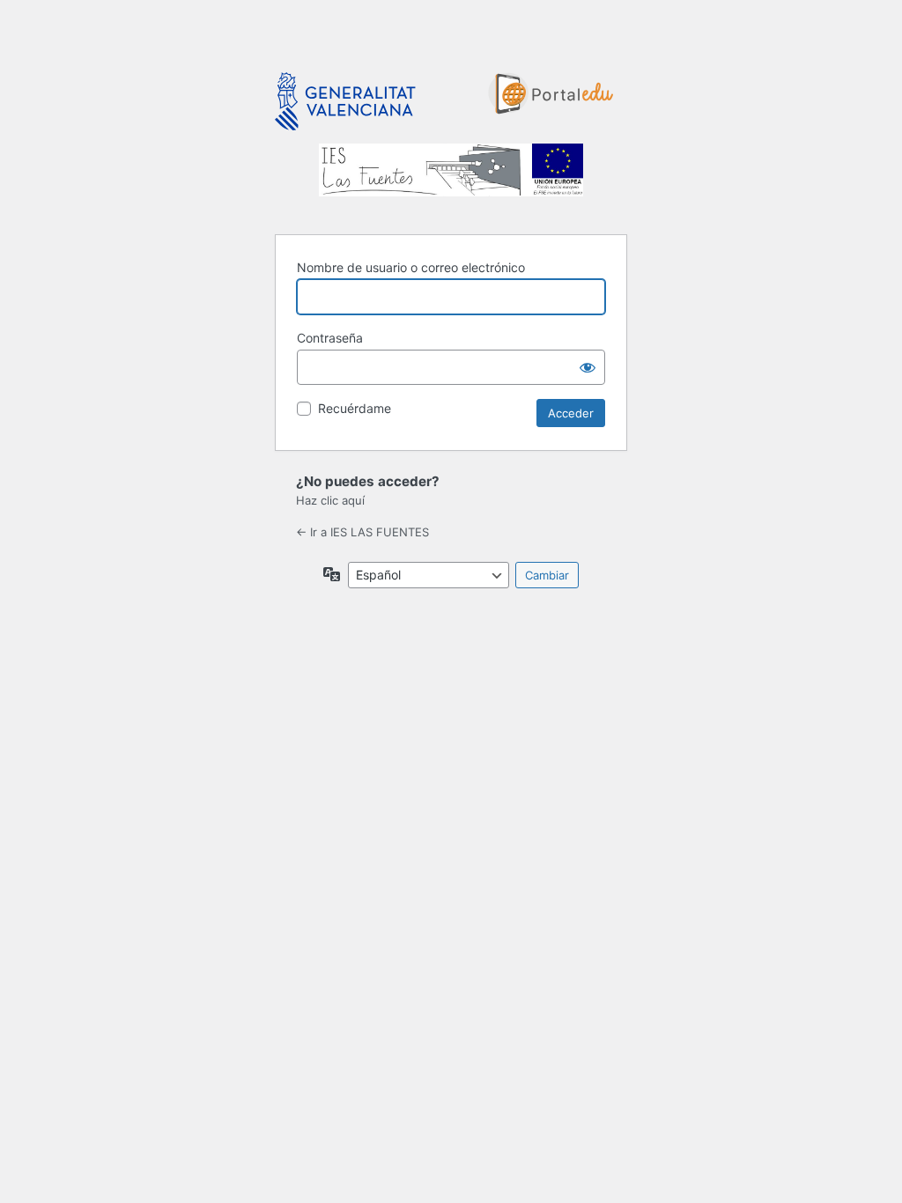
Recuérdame (354, 408)
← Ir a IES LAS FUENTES (362, 532)
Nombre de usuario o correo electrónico (411, 267)
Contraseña (330, 337)
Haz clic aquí (330, 500)
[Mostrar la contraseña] (587, 367)
